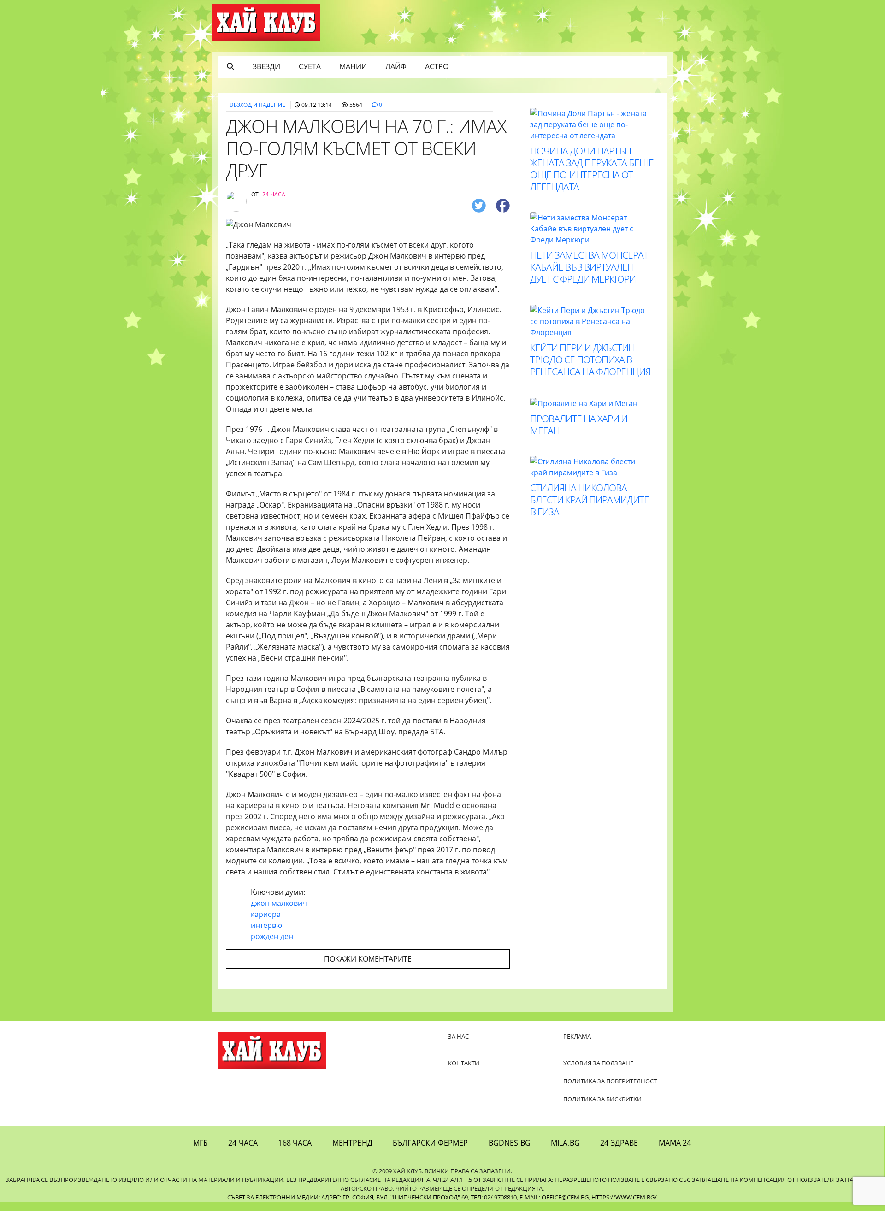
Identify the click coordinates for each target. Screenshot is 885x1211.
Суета (310, 66)
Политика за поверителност (610, 1081)
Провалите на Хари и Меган (578, 424)
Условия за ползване (598, 1063)
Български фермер (430, 1143)
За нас (458, 1036)
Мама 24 (675, 1143)
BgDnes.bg (510, 1143)
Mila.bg (565, 1143)
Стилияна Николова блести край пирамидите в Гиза (589, 499)
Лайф (396, 66)
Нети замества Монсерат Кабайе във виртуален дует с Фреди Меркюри (589, 266)
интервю (266, 925)
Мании (353, 66)
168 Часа (295, 1143)
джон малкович (279, 903)
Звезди (266, 66)
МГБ (200, 1143)
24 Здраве (619, 1143)
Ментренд (352, 1143)
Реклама (577, 1036)
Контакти (463, 1063)
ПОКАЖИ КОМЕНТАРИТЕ (368, 959)
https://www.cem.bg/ (624, 1197)
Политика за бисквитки (602, 1099)
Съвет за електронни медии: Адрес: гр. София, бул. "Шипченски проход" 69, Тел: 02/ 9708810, (372, 1197)
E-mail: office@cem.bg (554, 1197)
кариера (266, 914)
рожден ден (272, 936)
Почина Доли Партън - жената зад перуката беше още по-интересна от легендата (592, 168)
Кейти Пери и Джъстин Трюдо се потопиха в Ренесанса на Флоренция (590, 359)
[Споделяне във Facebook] (503, 205)
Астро (436, 66)
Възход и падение (257, 105)
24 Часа (243, 1143)
